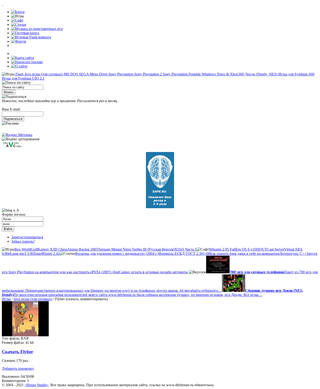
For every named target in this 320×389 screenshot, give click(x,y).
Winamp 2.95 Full (222, 249)
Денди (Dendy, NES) (260, 74)
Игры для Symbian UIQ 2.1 (23, 78)
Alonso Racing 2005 (82, 249)
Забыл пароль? (23, 241)
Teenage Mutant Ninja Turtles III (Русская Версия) (136, 249)
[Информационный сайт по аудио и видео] (12, 147)
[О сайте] (19, 66)
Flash (19, 74)
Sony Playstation (120, 74)
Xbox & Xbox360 (230, 74)
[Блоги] (18, 12)
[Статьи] (18, 24)
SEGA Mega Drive (93, 74)
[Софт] (17, 20)
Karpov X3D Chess (52, 249)
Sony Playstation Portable (181, 74)
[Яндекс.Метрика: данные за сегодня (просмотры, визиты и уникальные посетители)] (17, 135)
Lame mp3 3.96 (21, 254)
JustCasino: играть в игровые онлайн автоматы (150, 272)
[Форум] (18, 41)
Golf (34, 249)
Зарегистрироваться (27, 237)
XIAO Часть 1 (186, 249)
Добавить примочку (18, 368)
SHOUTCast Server (269, 249)
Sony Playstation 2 (147, 74)
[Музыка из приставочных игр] (37, 29)
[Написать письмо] (27, 62)
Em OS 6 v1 (245, 249)
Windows (208, 74)
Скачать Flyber (17, 351)
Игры (6, 299)
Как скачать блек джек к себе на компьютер (244, 254)
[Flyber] (25, 335)
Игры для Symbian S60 (295, 74)
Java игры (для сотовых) (43, 74)
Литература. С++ (292, 254)
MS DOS (70, 74)
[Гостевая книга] (25, 33)
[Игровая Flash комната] (31, 37)
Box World (23, 249)
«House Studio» (36, 385)
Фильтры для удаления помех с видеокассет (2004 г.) (117, 254)
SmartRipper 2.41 (46, 254)
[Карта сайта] (22, 58)
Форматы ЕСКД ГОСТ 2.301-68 (184, 254)
